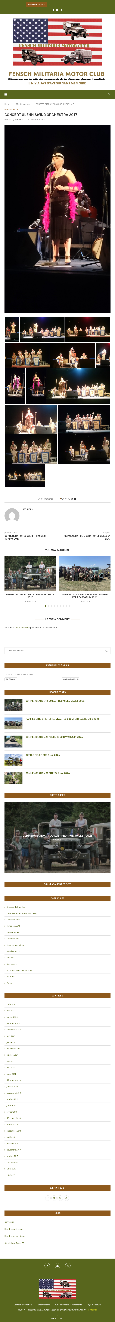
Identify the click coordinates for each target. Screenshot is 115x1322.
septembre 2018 (14, 1130)
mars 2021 (11, 1074)
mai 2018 (11, 1137)
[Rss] (61, 10)
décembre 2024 (14, 1023)
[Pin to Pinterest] (72, 498)
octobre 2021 (12, 1054)
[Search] (109, 94)
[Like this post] (62, 498)
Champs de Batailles (16, 907)
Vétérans (11, 976)
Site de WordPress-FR (14, 1243)
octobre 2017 (12, 1156)
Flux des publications (14, 1229)
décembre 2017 (14, 1143)
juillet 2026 (11, 1004)
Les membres (13, 932)
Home (7, 104)
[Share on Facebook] (65, 498)
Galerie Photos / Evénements (68, 1304)
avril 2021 (11, 1067)
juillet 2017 (11, 1168)
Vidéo (9, 983)
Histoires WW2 (13, 926)
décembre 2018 (14, 1118)
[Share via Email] (75, 498)
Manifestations (23, 104)
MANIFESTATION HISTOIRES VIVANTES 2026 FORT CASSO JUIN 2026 (62, 719)
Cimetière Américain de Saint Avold (22, 913)
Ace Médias (91, 1309)
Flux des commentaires (14, 1236)
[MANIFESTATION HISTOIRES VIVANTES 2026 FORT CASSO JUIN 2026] (85, 573)
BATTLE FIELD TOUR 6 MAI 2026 (42, 755)
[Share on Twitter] (69, 498)
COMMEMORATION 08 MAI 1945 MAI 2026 (47, 773)
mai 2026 (11, 1010)
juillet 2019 (11, 1105)
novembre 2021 (14, 1048)
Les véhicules (13, 938)
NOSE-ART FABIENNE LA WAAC (20, 970)
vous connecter (23, 627)
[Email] (57, 10)
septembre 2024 (14, 1029)
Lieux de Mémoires (15, 945)
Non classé (12, 964)
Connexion (9, 1222)
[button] (49, 4)
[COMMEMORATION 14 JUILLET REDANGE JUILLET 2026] (30, 573)
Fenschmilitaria (13, 919)
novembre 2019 (14, 1093)
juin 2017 (11, 1175)
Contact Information (23, 1304)
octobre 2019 (12, 1099)
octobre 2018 (12, 1124)
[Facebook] (53, 10)
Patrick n (19, 119)
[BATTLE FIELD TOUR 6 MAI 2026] (13, 760)
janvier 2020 (12, 1086)
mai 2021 (11, 1061)
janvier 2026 (12, 1017)
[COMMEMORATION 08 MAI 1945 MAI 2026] (13, 778)
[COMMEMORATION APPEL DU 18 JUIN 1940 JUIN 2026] (13, 741)
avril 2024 (11, 1036)
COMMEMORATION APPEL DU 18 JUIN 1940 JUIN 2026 (54, 737)
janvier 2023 (12, 1042)
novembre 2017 (14, 1149)
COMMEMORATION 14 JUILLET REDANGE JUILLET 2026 (55, 701)
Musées (10, 957)
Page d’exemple (94, 1304)
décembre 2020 (14, 1080)
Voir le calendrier (70, 679)
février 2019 (12, 1111)
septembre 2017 (14, 1162)
